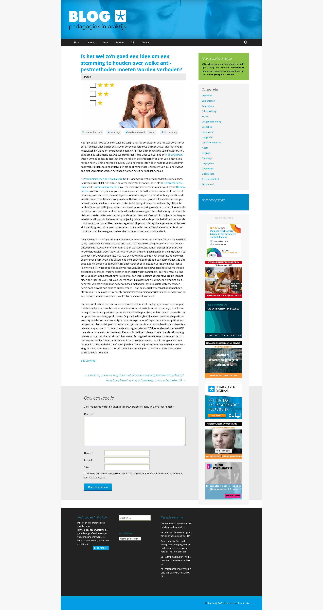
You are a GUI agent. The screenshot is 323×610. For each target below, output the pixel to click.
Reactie (89, 414)
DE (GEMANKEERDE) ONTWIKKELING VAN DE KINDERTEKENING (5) (176, 560)
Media (205, 147)
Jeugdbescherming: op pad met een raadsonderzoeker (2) (145, 380)
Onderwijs (115, 132)
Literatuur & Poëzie (211, 142)
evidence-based (136, 132)
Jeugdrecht (208, 132)
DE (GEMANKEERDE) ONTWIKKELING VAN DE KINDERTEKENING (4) (176, 573)
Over (105, 42)
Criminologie (208, 105)
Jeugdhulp (207, 126)
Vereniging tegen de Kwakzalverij (103, 179)
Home (77, 42)
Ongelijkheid (208, 163)
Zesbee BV (243, 603)
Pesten (151, 132)
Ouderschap (208, 173)
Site (86, 467)
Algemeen (207, 95)
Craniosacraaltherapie (106, 187)
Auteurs (91, 42)
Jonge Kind (207, 137)
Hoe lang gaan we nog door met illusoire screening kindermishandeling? (134, 375)
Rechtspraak (208, 184)
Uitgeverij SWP (214, 603)
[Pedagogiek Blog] (161, 19)
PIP (133, 42)
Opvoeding (207, 168)
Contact (146, 42)
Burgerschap (208, 100)
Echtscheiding (209, 111)
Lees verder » (101, 547)
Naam (88, 453)
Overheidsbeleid (210, 179)
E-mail (89, 460)
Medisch (206, 152)
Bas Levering (170, 132)
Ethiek (205, 116)
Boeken (119, 42)
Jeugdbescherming (212, 121)
